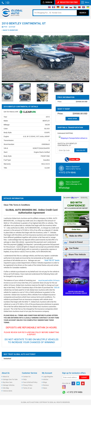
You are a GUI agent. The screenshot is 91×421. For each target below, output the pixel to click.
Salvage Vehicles (8, 385)
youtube (83, 383)
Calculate (80, 150)
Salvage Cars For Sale (10, 379)
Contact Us (26, 376)
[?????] (83, 7)
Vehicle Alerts (7, 391)
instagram (64, 387)
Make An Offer (75, 236)
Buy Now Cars (7, 382)
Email (13, 27)
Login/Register (48, 376)
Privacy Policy (27, 385)
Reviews (46, 385)
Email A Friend (76, 242)
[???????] (66, 7)
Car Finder (74, 248)
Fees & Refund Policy (30, 382)
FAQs (25, 379)
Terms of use (27, 388)
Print (5, 27)
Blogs (45, 382)
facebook (73, 383)
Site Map (6, 388)
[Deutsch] (58, 7)
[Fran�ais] (53, 7)
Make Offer (72, 119)
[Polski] (70, 7)
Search (82, 13)
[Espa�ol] (62, 7)
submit (84, 377)
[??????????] (87, 7)
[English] (49, 7)
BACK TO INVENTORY (10, 30)
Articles (45, 379)
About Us (6, 376)
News (45, 388)
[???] (79, 7)
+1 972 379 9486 (3, 2)
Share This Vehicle (77, 254)
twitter (78, 383)
